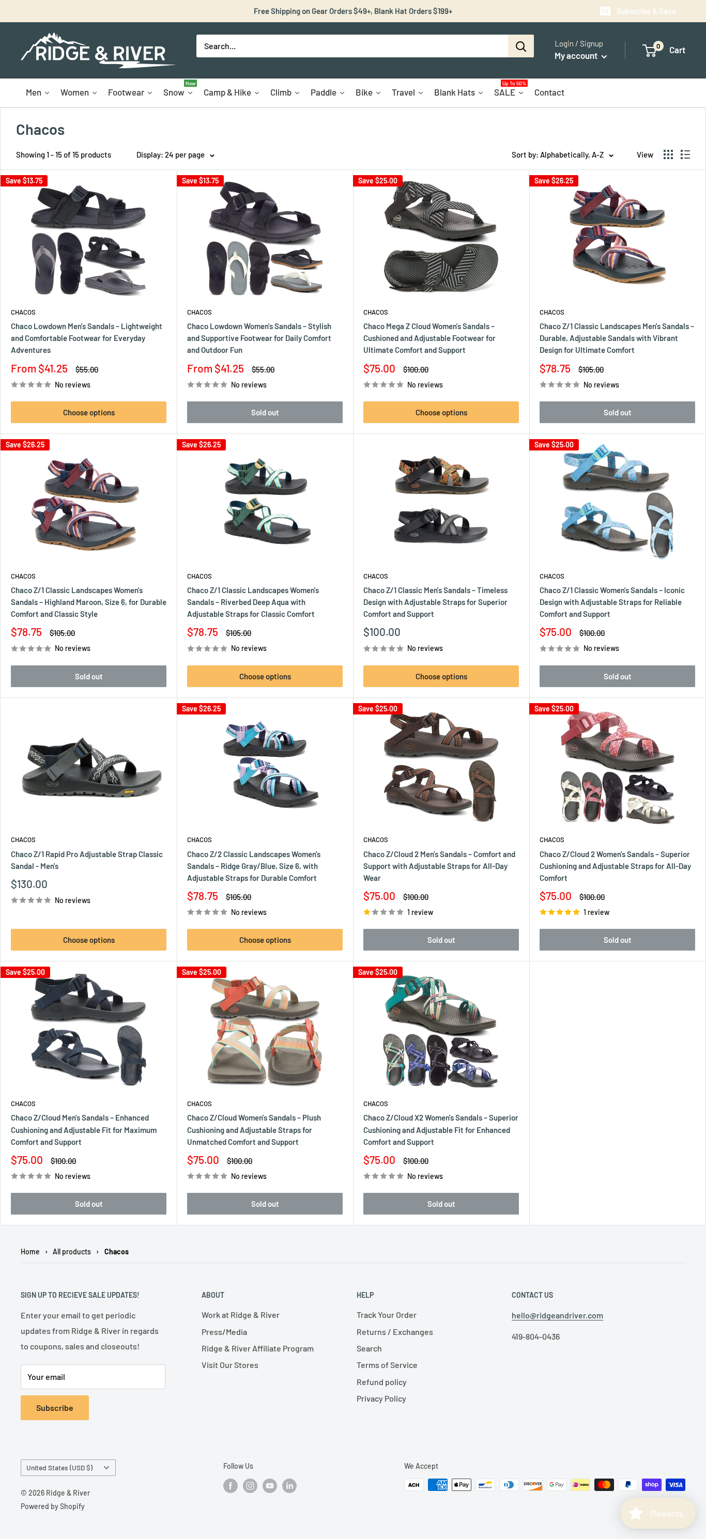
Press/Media (224, 1331)
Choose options (89, 412)
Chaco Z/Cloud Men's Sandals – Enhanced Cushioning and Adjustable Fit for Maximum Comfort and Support (84, 1129)
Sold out (265, 412)
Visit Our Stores (230, 1365)
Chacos (23, 312)
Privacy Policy (381, 1398)
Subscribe (54, 1407)
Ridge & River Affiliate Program (258, 1348)
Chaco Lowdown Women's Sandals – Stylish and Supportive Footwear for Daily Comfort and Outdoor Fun (259, 338)
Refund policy (382, 1382)
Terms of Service (387, 1365)
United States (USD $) (59, 1467)
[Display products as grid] (668, 154)
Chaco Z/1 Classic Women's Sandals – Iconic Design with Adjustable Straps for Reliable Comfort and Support (612, 602)
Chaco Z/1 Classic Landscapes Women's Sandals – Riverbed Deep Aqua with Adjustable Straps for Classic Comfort (253, 602)
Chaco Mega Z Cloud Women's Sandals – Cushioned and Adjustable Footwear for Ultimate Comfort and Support (429, 338)
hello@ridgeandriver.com (557, 1315)
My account (577, 55)
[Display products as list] (685, 154)
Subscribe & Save (646, 10)
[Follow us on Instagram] (250, 1486)
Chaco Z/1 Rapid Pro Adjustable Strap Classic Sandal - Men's (87, 859)
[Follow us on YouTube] (270, 1486)
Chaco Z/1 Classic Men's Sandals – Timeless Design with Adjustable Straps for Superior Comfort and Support (435, 602)
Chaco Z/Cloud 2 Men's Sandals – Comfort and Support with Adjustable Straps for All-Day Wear (439, 866)
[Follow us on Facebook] (230, 1486)
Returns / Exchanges (395, 1331)
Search (369, 1348)
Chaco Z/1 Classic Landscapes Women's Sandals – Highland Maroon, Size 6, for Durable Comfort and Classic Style (88, 602)
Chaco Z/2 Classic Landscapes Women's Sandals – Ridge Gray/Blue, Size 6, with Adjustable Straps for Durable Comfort (253, 866)
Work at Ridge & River (241, 1314)
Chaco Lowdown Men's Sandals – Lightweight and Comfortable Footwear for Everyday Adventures (86, 338)
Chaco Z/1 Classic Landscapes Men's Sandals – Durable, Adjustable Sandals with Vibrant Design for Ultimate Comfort (617, 338)
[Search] (521, 46)
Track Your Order (387, 1314)
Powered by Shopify (53, 1506)
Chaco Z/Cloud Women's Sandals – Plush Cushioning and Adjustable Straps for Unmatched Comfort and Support (254, 1129)
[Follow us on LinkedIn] (289, 1486)
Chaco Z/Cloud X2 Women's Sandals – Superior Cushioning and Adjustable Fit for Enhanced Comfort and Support (440, 1129)
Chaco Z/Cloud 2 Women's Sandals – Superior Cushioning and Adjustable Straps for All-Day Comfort (615, 866)
